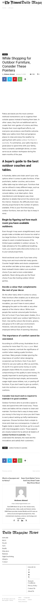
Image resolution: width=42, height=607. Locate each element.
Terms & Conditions (31, 582)
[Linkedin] (23, 521)
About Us (31, 591)
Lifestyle (10, 8)
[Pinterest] (15, 79)
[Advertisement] (21, 31)
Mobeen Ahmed (9, 74)
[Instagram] (19, 521)
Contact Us (31, 588)
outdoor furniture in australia (18, 448)
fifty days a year (26, 346)
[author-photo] (21, 497)
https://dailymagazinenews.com (21, 503)
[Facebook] (4, 79)
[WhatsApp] (20, 79)
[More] (25, 79)
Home (4, 8)
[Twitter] (9, 79)
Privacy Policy (32, 585)
